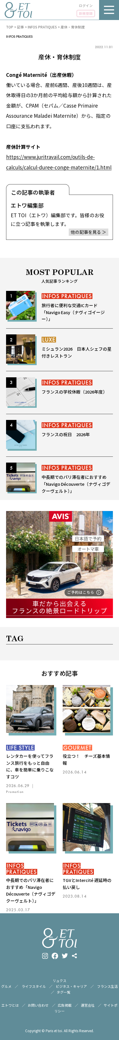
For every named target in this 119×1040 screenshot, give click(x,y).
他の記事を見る (86, 232)
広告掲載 (65, 1005)
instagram (45, 956)
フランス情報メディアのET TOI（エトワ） (18, 10)
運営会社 (88, 1005)
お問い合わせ (38, 1005)
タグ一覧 (63, 992)
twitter (65, 956)
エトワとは (10, 1005)
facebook (55, 956)
